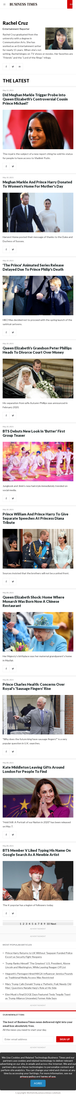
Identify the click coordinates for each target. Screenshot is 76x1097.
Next (53, 923)
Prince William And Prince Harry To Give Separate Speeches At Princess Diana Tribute (35, 518)
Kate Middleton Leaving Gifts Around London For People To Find (33, 769)
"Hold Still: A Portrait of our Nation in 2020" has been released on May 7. (37, 824)
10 (48, 923)
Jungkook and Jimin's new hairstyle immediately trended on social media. (35, 488)
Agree (38, 1083)
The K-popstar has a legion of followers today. (28, 905)
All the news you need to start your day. (24, 1029)
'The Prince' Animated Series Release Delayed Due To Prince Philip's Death (33, 267)
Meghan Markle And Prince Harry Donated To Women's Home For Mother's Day (37, 184)
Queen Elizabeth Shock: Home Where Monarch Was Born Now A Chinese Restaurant (33, 601)
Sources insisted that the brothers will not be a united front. (36, 573)
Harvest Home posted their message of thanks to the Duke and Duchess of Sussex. (38, 239)
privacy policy (28, 1076)
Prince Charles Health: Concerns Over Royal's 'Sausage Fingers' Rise (34, 686)
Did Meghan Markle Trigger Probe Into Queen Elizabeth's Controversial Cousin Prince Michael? (35, 99)
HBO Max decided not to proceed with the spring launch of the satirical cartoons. (37, 322)
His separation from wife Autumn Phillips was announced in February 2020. (35, 405)
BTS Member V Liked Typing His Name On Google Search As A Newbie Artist (37, 852)
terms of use (48, 1076)
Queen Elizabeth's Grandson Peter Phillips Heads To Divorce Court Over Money (37, 350)
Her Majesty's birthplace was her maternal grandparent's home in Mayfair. (37, 658)
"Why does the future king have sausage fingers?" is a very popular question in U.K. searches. (35, 741)
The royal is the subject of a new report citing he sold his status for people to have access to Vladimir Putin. (38, 156)
